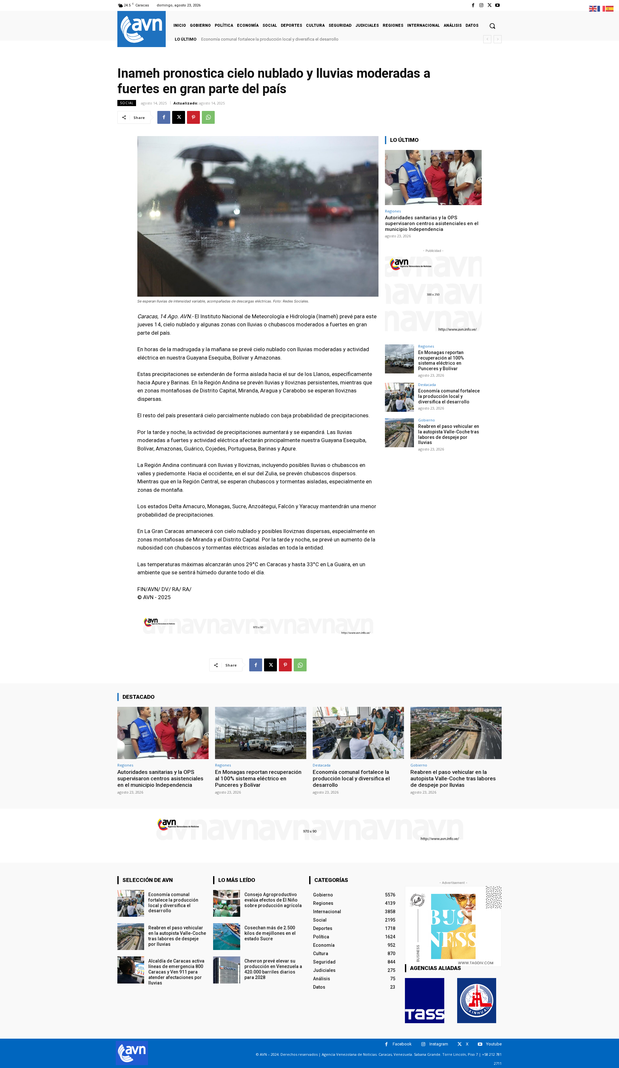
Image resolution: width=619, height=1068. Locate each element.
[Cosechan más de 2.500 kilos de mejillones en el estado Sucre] (226, 936)
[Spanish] (610, 8)
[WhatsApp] (208, 117)
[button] (492, 25)
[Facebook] (473, 5)
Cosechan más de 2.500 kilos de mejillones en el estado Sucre (270, 933)
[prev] (487, 39)
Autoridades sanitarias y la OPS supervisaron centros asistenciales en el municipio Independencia (431, 223)
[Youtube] (498, 5)
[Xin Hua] (476, 1000)
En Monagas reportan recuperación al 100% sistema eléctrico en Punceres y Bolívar (441, 360)
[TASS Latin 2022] (424, 1000)
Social (126, 103)
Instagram (438, 1044)
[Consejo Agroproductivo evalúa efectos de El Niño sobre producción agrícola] (226, 903)
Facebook (402, 1044)
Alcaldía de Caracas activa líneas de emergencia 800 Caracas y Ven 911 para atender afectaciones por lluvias (176, 971)
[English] (593, 8)
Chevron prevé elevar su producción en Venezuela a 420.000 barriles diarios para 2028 (273, 969)
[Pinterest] (193, 117)
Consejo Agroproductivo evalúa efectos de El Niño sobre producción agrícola (273, 900)
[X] (490, 5)
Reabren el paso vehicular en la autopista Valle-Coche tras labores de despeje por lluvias (285, 39)
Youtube (494, 1044)
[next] (498, 39)
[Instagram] (481, 5)
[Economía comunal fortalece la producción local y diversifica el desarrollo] (399, 397)
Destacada (427, 384)
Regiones (393, 211)
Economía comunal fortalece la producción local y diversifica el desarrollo (449, 396)
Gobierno (426, 420)
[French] (601, 8)
